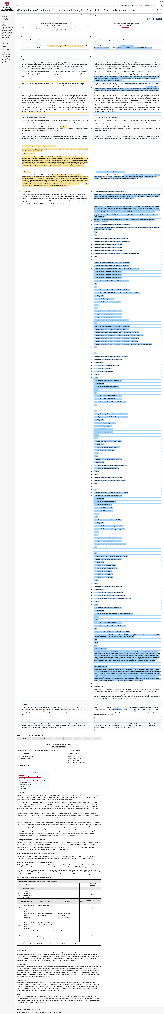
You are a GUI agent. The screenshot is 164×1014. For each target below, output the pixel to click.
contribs (57, 25)
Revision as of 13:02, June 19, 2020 (49, 23)
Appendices (43, 738)
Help (161, 9)
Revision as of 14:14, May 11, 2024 (122, 23)
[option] (149, 19)
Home (24, 738)
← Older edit (53, 30)
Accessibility (43, 1012)
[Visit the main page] (7, 7)
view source (63, 23)
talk (53, 25)
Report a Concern (51, 1012)
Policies (18, 1012)
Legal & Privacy (25, 1012)
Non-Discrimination (34, 1012)
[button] (89, 15)
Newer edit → (125, 27)
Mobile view (59, 1012)
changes (81, 762)
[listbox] (154, 19)
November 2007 (77, 758)
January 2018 (76, 760)
